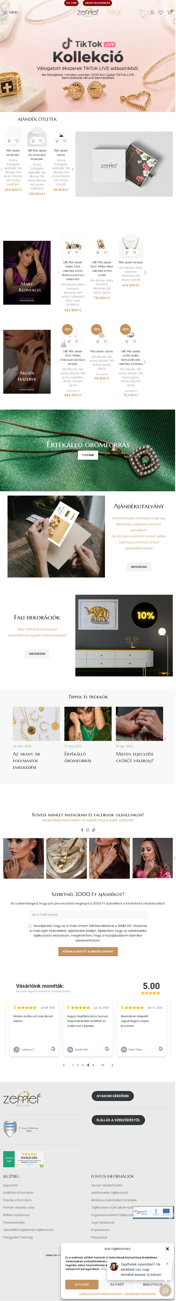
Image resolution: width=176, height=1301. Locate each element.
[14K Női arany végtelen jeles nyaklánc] (37, 137)
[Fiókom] (152, 12)
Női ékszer (13, 170)
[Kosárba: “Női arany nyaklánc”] (9, 140)
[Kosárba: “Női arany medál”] (57, 140)
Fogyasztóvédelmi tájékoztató (114, 1215)
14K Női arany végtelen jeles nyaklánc (37, 155)
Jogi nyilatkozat (102, 1223)
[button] (164, 1249)
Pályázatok (99, 1237)
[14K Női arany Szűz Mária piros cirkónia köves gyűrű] (102, 246)
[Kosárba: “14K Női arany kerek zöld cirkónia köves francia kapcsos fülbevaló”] (69, 252)
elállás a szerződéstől (118, 1120)
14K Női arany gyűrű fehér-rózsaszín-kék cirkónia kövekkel (131, 357)
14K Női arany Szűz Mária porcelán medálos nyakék (73, 357)
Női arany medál (61, 153)
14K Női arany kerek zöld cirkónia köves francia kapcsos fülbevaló (73, 270)
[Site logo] (88, 12)
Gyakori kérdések (113, 1096)
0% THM (71, 3)
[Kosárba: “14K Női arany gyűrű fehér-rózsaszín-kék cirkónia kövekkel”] (127, 341)
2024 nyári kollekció (72, 303)
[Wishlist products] (160, 12)
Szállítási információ (18, 1193)
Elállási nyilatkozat (16, 1215)
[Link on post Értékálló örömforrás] (88, 724)
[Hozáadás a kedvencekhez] (17, 140)
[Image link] (124, 164)
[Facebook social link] (82, 830)
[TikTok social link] (93, 830)
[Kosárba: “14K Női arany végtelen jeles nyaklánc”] (33, 140)
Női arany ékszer (13, 174)
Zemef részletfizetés (106, 1185)
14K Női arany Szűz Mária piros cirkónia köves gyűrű (102, 268)
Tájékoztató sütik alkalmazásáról (97, 1293)
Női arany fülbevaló (72, 295)
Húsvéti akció (76, 383)
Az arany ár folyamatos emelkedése (26, 760)
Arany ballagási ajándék (12, 164)
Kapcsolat (10, 1185)
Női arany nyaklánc (13, 153)
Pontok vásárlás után (19, 1208)
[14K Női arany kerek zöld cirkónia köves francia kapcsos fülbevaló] (73, 246)
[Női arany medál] (61, 137)
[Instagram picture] (23, 858)
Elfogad (79, 1284)
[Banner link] (27, 272)
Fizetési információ (17, 1200)
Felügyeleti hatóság (18, 1237)
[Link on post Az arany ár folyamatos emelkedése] (36, 724)
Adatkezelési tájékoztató (109, 1193)
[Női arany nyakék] (130, 246)
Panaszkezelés (14, 1223)
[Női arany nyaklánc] (13, 137)
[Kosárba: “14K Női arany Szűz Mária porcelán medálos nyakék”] (69, 341)
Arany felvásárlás (97, 3)
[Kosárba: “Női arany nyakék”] (127, 252)
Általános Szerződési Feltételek (114, 1200)
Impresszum (100, 1230)
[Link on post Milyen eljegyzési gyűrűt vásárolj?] (139, 724)
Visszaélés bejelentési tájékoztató (28, 1230)
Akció (67, 381)
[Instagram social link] (88, 830)
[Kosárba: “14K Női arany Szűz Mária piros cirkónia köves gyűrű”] (98, 252)
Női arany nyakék (131, 262)
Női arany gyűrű (102, 290)
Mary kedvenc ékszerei (74, 289)
